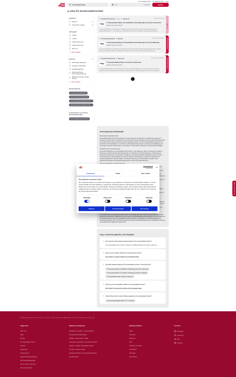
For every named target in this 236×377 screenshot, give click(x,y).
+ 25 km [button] (146, 4)
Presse (22, 338)
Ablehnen (91, 209)
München (132, 338)
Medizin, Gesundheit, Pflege (78, 338)
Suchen (160, 5)
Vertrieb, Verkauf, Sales (77, 349)
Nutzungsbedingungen (27, 360)
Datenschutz (24, 353)
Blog (21, 335)
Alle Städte (133, 357)
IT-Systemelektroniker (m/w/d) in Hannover (120, 276)
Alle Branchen (73, 357)
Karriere (22, 346)
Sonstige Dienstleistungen (78, 335)
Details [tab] (118, 173)
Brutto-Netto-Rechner (28, 364)
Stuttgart (132, 353)
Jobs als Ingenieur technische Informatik (81, 101)
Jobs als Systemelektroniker (78, 93)
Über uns (23, 331)
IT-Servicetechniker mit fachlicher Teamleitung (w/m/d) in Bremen (127, 273)
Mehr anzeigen (75, 52)
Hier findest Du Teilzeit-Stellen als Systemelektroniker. (122, 256)
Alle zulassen (144, 209)
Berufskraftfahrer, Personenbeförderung (83, 353)
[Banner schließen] (156, 167)
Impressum (23, 349)
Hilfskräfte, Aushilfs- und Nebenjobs (81, 331)
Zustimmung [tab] (90, 173)
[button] (92, 22)
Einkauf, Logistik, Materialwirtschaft (81, 346)
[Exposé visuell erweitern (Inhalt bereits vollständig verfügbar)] (163, 31)
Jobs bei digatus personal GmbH (79, 119)
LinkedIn (180, 343)
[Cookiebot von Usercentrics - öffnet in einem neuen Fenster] (145, 167)
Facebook (180, 335)
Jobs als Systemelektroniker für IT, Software (120, 300)
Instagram (180, 331)
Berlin (131, 331)
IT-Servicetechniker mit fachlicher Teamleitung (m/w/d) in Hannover (127, 269)
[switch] (107, 201)
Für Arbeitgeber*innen (27, 342)
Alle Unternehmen (26, 368)
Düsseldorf (133, 349)
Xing (178, 339)
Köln (130, 342)
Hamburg (132, 335)
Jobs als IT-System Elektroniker (79, 97)
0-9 (93, 317)
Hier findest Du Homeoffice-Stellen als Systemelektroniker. (123, 288)
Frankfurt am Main (135, 346)
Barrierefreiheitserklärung (28, 357)
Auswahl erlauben (118, 209)
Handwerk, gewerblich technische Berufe (83, 342)
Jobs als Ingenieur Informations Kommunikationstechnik (81, 105)
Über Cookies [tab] (145, 173)
